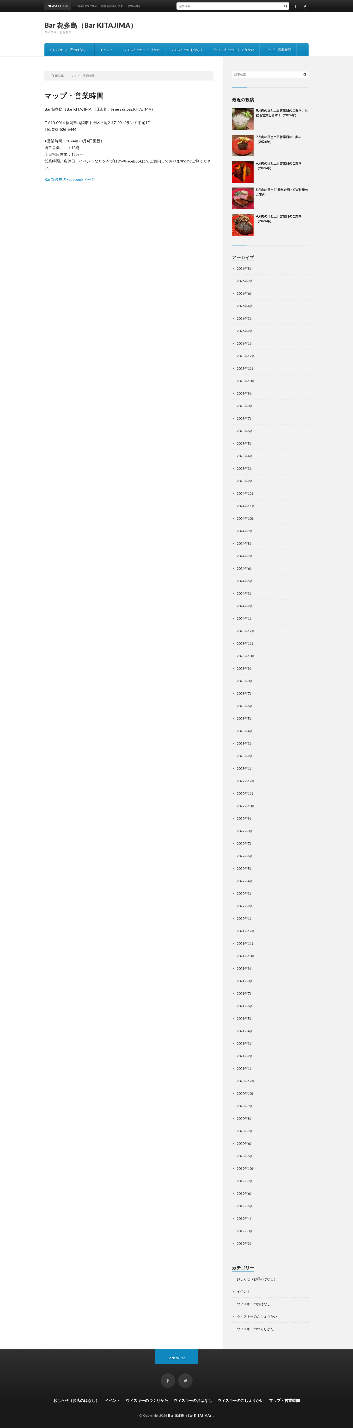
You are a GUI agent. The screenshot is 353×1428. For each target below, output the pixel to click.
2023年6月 (245, 706)
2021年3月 (245, 1043)
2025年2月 (245, 481)
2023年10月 (246, 656)
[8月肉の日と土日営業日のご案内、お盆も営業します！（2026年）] (243, 119)
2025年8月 (245, 406)
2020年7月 (245, 1131)
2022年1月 (245, 918)
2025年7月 (245, 418)
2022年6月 (245, 856)
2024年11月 (246, 506)
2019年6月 (245, 1193)
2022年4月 (245, 881)
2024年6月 (245, 568)
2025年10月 (246, 381)
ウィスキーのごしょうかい (234, 50)
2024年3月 (245, 593)
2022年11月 (246, 793)
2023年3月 (245, 743)
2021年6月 (245, 1006)
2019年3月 (245, 1231)
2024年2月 (245, 606)
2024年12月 (246, 493)
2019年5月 (245, 1206)
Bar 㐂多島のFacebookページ (69, 179)
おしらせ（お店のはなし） (69, 50)
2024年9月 (245, 531)
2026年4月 (245, 306)
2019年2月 (245, 1243)
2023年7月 (245, 693)
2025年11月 (246, 368)
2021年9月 (245, 968)
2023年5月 (245, 718)
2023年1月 (245, 768)
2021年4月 (245, 1031)
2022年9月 (245, 818)
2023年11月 (246, 643)
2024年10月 (246, 518)
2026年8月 (245, 268)
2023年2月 (245, 756)
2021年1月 (245, 1068)
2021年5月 (245, 1018)
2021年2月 (245, 1056)
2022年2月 (245, 906)
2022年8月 (245, 831)
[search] (285, 6)
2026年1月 (245, 343)
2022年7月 (245, 843)
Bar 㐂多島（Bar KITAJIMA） (90, 25)
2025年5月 (245, 443)
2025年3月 (245, 468)
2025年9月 (245, 393)
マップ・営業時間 (277, 50)
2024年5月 (245, 581)
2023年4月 (245, 731)
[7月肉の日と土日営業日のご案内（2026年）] (243, 145)
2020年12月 (246, 1081)
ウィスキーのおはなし (187, 50)
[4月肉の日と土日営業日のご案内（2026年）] (243, 225)
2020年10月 (246, 1093)
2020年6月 (245, 1143)
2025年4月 (245, 456)
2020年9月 (245, 1106)
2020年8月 (245, 1118)
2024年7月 (245, 556)
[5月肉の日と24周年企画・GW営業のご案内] (243, 198)
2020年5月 (245, 1156)
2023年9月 (245, 668)
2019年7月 (245, 1181)
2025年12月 (246, 356)
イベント (106, 50)
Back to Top (177, 1358)
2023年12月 (246, 631)
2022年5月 (245, 868)
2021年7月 (245, 993)
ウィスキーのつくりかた (141, 50)
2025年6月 (245, 431)
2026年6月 (245, 293)
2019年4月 (245, 1218)
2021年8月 (245, 981)
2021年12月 (246, 931)
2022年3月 (245, 893)
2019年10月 (246, 1168)
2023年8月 (245, 681)
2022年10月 (246, 806)
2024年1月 (245, 618)
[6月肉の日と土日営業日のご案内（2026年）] (243, 172)
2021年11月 (246, 943)
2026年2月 (245, 331)
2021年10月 (246, 956)
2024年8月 (245, 543)
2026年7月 (245, 281)
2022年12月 (246, 781)
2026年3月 (245, 318)
